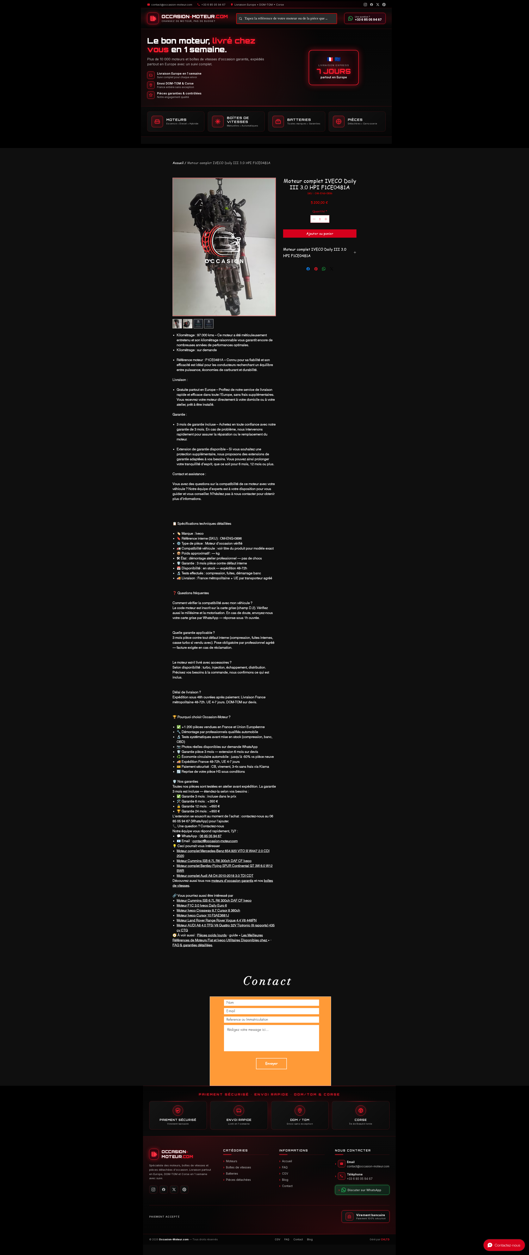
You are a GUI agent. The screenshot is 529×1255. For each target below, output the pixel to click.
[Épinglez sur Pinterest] (315, 268)
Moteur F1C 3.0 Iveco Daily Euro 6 (202, 905)
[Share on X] (331, 268)
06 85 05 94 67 (211, 836)
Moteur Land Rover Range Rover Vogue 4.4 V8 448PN (217, 920)
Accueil (178, 163)
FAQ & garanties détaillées (192, 945)
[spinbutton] (320, 219)
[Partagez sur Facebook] (308, 268)
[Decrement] (313, 219)
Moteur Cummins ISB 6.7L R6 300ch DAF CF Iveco (214, 861)
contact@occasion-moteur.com (215, 841)
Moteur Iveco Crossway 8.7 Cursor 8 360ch (208, 910)
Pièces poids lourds (212, 935)
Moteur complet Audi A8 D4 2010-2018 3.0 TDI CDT (215, 876)
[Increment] (326, 219)
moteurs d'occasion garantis (232, 880)
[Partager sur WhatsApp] (323, 268)
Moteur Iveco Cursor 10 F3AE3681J (203, 915)
